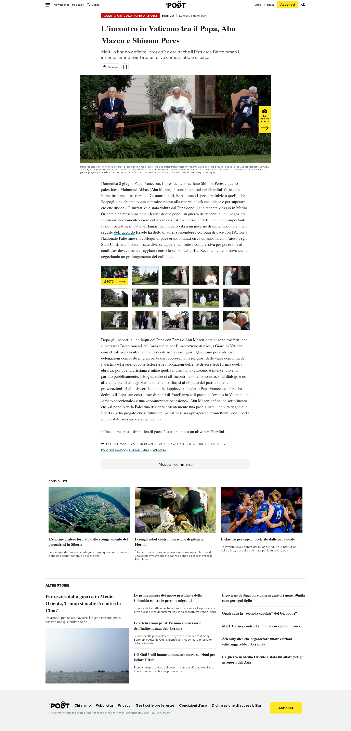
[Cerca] (88, 4)
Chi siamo (82, 705)
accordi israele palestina (152, 444)
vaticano (159, 450)
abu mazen (122, 444)
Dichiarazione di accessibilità (236, 705)
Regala (269, 4)
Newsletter (61, 4)
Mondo (168, 15)
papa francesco (113, 450)
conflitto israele (209, 444)
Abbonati (287, 4)
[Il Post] (175, 4)
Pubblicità (104, 705)
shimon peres (139, 450)
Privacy (124, 705)
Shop (258, 4)
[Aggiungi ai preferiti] (125, 67)
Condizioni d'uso (193, 705)
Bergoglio (184, 444)
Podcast (78, 4)
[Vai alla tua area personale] (303, 4)
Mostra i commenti (176, 464)
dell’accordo (124, 232)
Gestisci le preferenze (154, 705)
